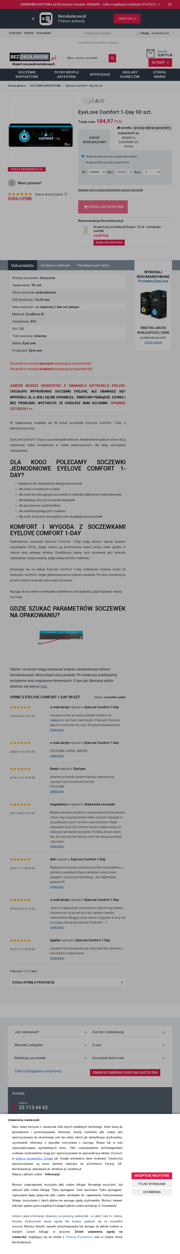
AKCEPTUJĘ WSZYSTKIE (151, 1175)
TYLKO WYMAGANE (152, 1184)
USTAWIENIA (152, 1192)
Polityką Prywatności (79, 1237)
